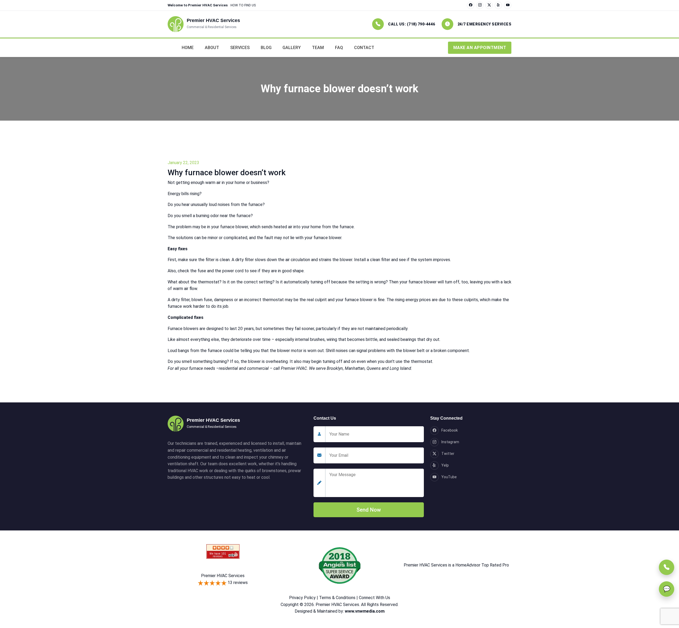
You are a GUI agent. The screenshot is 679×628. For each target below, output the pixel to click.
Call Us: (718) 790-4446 (411, 24)
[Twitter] (489, 5)
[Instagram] (480, 5)
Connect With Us (374, 597)
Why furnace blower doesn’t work (227, 172)
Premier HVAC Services (223, 575)
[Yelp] (498, 5)
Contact (364, 47)
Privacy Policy (302, 597)
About (212, 47)
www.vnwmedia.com (365, 611)
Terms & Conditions (337, 597)
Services (240, 47)
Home (188, 47)
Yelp (445, 465)
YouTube (449, 477)
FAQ (339, 47)
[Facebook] (470, 5)
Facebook (449, 430)
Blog (266, 47)
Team (318, 47)
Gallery (291, 47)
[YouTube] (507, 5)
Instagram (450, 442)
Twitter (447, 453)
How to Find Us (243, 5)
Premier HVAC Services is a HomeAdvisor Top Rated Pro (456, 565)
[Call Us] (666, 567)
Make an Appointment (479, 47)
